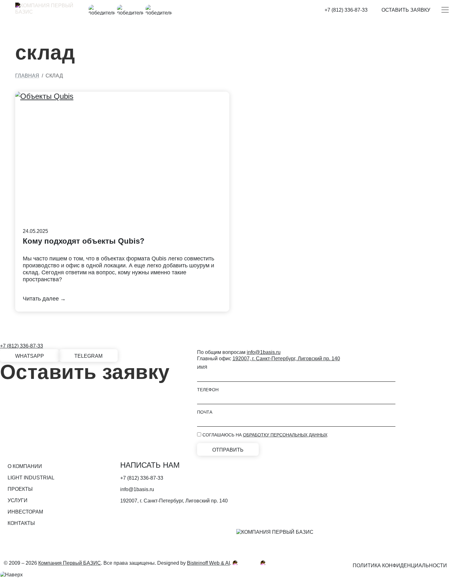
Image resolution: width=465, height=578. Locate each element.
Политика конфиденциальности (400, 565)
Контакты (21, 523)
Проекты (20, 489)
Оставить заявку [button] (405, 10)
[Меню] (445, 10)
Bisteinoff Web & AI (208, 563)
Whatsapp (29, 356)
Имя (202, 367)
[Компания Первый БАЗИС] (46, 10)
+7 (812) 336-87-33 (346, 10)
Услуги (18, 500)
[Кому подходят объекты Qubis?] (122, 163)
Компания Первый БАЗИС (69, 563)
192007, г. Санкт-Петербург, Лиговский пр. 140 (286, 358)
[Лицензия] (246, 563)
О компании (25, 466)
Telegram (88, 356)
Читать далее (41, 298)
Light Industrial (31, 477)
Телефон (208, 389)
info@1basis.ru (264, 352)
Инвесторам (25, 511)
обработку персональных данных (285, 434)
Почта (204, 412)
